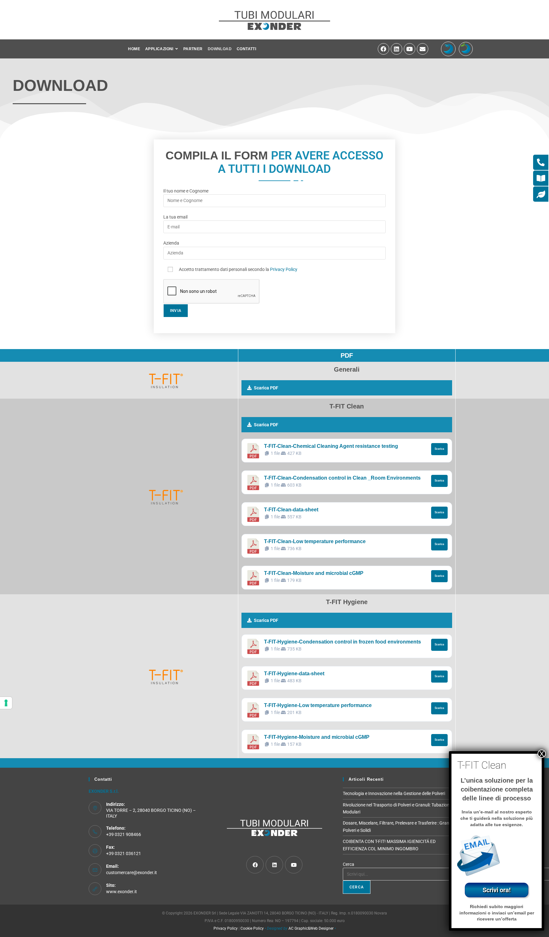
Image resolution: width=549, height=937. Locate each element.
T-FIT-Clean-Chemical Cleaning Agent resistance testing (331, 446)
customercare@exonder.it (131, 872)
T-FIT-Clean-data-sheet (291, 509)
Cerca (348, 864)
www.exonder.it (121, 891)
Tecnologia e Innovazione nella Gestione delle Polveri (394, 793)
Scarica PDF (266, 387)
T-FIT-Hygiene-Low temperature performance (318, 705)
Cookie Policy (252, 928)
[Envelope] (422, 49)
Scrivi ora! (497, 890)
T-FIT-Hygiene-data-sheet (294, 673)
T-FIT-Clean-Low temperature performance (315, 541)
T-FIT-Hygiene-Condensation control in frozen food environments (342, 641)
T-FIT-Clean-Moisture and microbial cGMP (313, 573)
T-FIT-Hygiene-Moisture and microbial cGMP (316, 737)
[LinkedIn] (274, 864)
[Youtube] (409, 49)
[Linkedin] (396, 49)
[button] (346, 388)
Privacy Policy (283, 269)
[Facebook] (383, 49)
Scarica (439, 448)
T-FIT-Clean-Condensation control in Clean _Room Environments (342, 478)
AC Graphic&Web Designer (311, 928)
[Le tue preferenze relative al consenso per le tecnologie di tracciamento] (6, 703)
